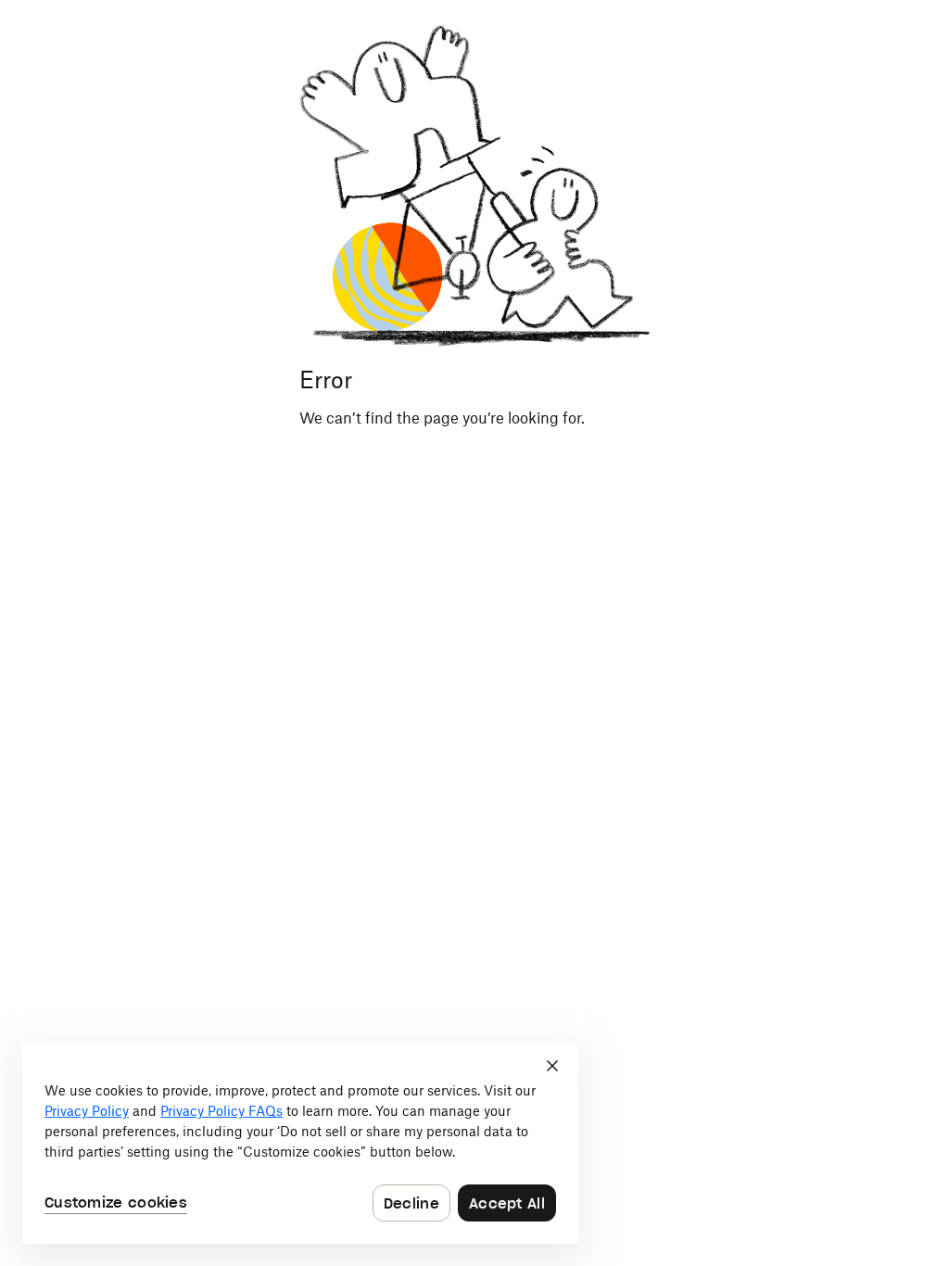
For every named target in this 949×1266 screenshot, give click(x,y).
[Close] (552, 1066)
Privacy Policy (86, 1111)
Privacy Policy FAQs (221, 1111)
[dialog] (300, 1144)
